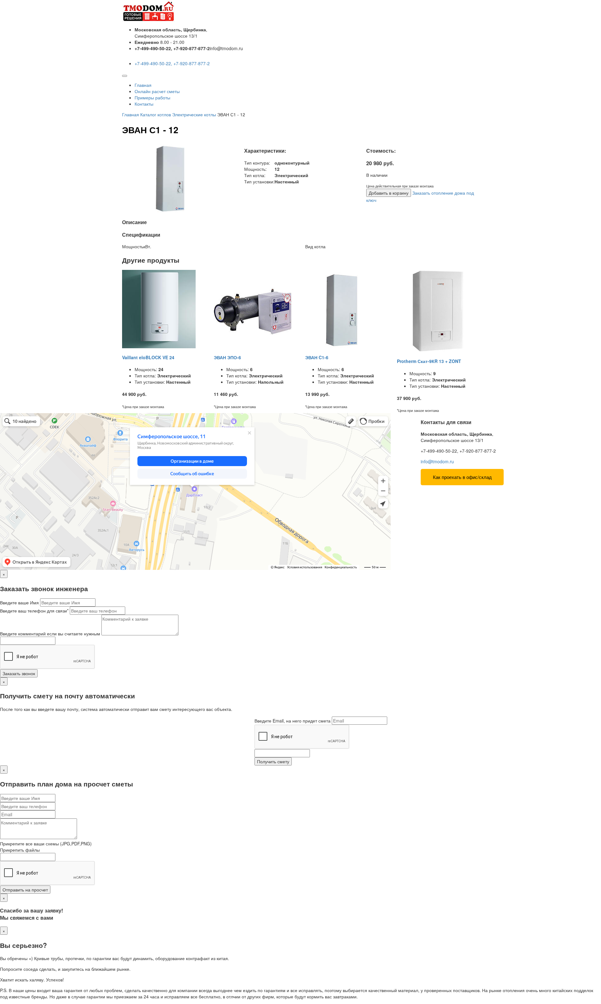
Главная (143, 85)
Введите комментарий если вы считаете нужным (50, 633)
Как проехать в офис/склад (462, 477)
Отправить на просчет (25, 889)
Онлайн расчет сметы (157, 91)
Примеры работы (152, 97)
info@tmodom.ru (437, 461)
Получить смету (273, 761)
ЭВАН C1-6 (316, 357)
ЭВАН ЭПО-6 (227, 357)
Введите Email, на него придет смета (292, 721)
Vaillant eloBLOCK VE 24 (148, 357)
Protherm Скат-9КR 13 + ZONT (429, 361)
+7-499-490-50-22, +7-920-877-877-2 (172, 63)
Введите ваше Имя (19, 602)
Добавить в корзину (388, 193)
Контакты (144, 104)
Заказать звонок (19, 673)
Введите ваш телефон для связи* (34, 610)
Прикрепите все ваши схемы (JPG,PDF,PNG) (46, 843)
